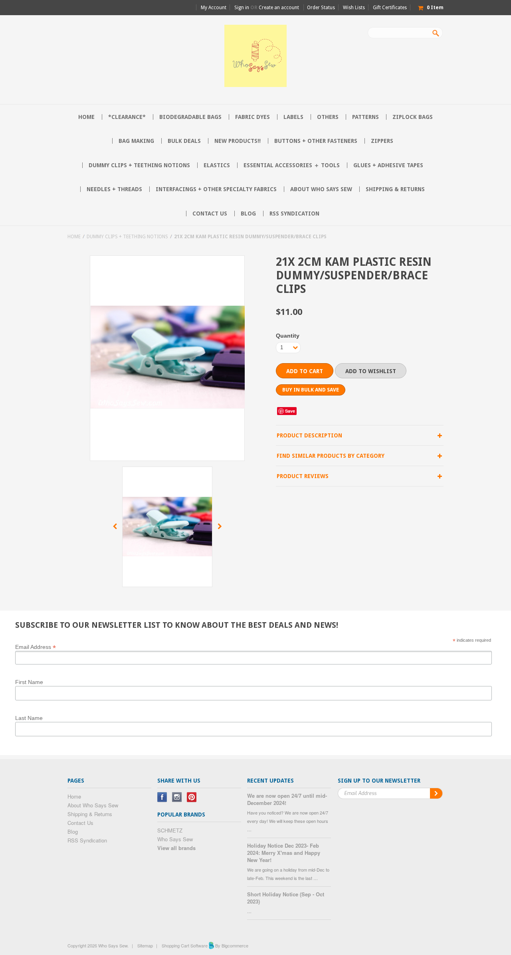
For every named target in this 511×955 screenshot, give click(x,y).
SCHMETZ (169, 830)
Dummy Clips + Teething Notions (139, 165)
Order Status (321, 7)
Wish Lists (354, 7)
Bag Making (136, 141)
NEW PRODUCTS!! (237, 141)
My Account (213, 7)
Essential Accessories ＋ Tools (292, 165)
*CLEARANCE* (127, 117)
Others (328, 117)
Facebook (162, 797)
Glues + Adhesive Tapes (388, 165)
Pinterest (192, 797)
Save (290, 411)
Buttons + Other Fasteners (315, 141)
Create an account (279, 7)
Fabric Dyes (252, 117)
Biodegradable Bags (190, 117)
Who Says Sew (175, 839)
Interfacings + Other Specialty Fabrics (216, 189)
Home (74, 236)
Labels (293, 117)
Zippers (382, 141)
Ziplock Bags (412, 117)
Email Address (35, 646)
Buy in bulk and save (310, 390)
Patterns (365, 117)
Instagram (177, 797)
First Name (29, 682)
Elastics (217, 165)
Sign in (241, 7)
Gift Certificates (390, 7)
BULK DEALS (184, 141)
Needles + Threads (114, 189)
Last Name (29, 718)
